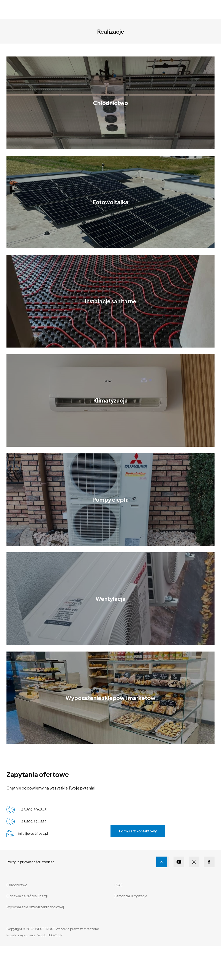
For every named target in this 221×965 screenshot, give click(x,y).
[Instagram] (194, 862)
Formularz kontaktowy (138, 831)
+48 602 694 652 (33, 821)
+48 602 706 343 (33, 809)
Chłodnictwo (16, 885)
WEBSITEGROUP (50, 935)
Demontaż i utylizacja (130, 896)
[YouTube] (179, 862)
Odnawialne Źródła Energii (27, 896)
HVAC (118, 885)
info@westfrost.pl (33, 833)
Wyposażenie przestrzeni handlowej (35, 907)
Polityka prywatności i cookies (30, 862)
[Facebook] (209, 862)
